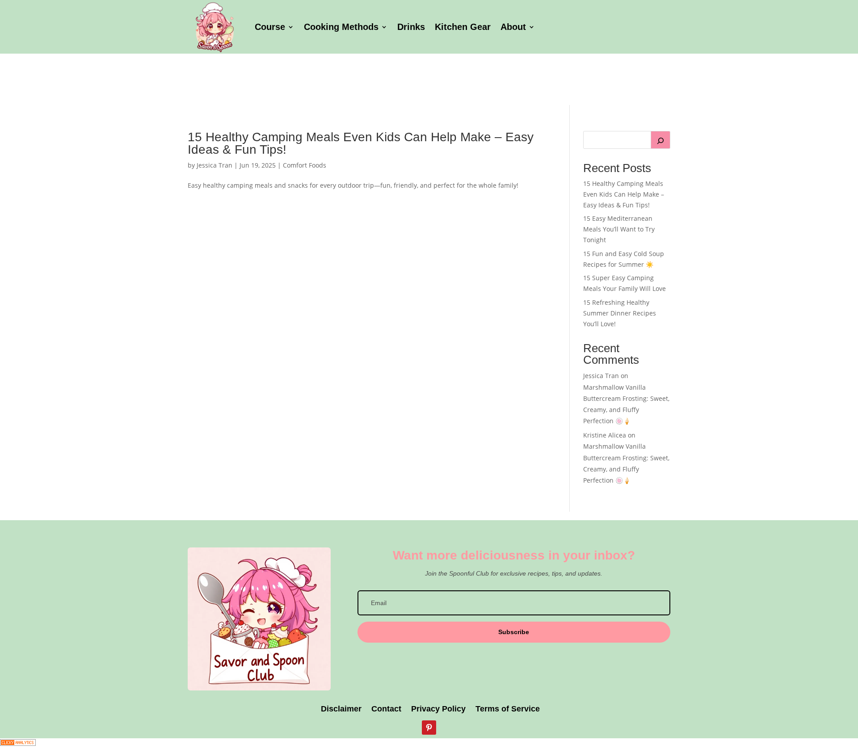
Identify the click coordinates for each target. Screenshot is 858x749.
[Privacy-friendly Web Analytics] (18, 743)
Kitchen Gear (463, 27)
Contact (386, 709)
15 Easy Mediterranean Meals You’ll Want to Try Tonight (619, 229)
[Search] (660, 140)
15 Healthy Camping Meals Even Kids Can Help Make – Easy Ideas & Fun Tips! (361, 143)
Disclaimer (340, 709)
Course (270, 27)
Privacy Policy (438, 709)
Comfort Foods (304, 165)
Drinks (411, 27)
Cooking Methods (341, 27)
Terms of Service (507, 709)
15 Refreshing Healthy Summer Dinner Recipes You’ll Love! (619, 313)
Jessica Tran (214, 165)
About (513, 27)
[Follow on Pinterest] (429, 727)
